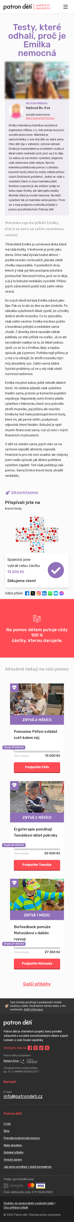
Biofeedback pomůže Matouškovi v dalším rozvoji (32, 933)
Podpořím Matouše (37, 963)
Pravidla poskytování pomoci (22, 1138)
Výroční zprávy (13, 1159)
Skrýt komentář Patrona (40, 118)
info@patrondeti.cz (23, 1096)
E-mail (7, 1092)
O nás (7, 1123)
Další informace (33, 1009)
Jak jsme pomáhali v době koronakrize (28, 1167)
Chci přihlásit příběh (16, 1207)
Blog (6, 1131)
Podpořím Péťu (37, 767)
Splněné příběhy (14, 1152)
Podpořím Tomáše (37, 865)
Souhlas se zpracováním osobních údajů (29, 1203)
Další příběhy (37, 983)
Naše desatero (13, 1145)
